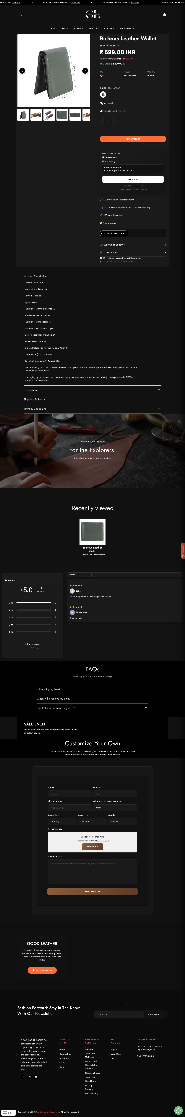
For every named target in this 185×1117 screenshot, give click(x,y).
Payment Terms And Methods (90, 1053)
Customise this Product (113, 233)
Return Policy (91, 1093)
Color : (110, 88)
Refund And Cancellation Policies (91, 1065)
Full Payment (110, 157)
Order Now (133, 179)
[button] (20, 14)
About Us (64, 1058)
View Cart (116, 1053)
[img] (76, 585)
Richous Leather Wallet (92, 549)
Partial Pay (109, 161)
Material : (113, 111)
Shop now (36, 2)
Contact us (65, 1053)
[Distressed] (103, 94)
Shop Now (96, 2)
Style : (107, 103)
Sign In (114, 1049)
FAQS (62, 1062)
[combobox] (8, 1113)
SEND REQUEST (92, 891)
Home (62, 1049)
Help (113, 1058)
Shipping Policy (92, 1073)
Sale (61, 1067)
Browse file (92, 846)
